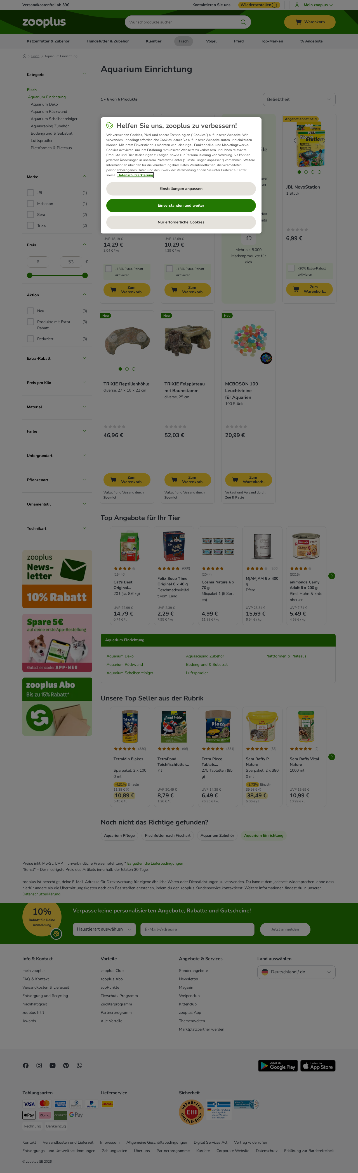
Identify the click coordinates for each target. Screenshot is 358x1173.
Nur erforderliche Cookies (181, 222)
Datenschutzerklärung (135, 175)
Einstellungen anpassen (180, 188)
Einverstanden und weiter (181, 205)
